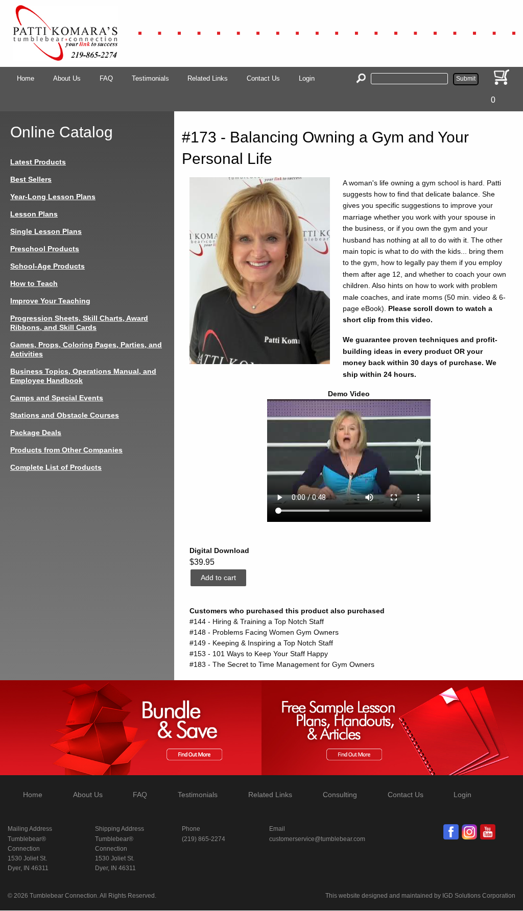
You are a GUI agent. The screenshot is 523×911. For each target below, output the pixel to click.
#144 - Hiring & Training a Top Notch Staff (256, 621)
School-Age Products (47, 266)
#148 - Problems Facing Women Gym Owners (264, 632)
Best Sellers (31, 179)
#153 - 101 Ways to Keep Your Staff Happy (258, 654)
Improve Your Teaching (50, 301)
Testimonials (150, 78)
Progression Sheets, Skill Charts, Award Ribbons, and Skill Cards (79, 322)
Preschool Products (44, 249)
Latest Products (38, 162)
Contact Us (263, 78)
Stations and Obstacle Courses (64, 415)
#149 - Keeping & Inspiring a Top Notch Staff (261, 643)
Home (25, 78)
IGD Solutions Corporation (478, 895)
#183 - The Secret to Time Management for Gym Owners (281, 664)
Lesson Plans (34, 214)
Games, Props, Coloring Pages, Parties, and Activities (86, 349)
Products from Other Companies (66, 450)
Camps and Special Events (56, 398)
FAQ (106, 78)
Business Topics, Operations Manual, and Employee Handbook (83, 376)
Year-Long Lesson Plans (53, 197)
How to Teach (34, 283)
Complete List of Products (56, 467)
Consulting (340, 794)
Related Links (207, 78)
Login (307, 78)
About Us (67, 78)
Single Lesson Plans (46, 231)
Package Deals (35, 432)
